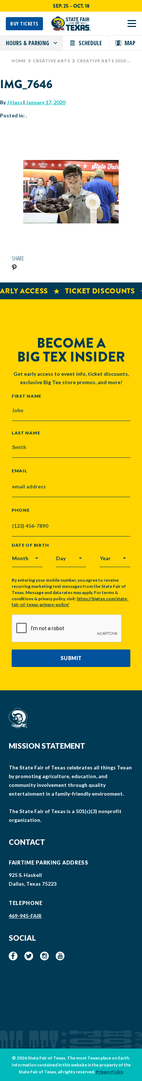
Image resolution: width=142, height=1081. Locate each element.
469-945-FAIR (25, 916)
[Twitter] (28, 956)
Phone (21, 510)
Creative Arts (51, 60)
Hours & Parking (27, 43)
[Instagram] (44, 956)
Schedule (90, 43)
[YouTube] (60, 956)
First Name (27, 395)
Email (19, 471)
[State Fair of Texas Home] (71, 23)
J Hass (14, 102)
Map (130, 43)
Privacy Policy (109, 1071)
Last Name (26, 432)
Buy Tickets (24, 23)
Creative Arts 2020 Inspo (109, 60)
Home (19, 60)
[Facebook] (13, 956)
